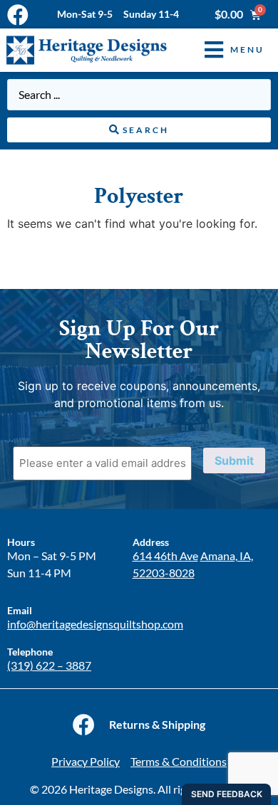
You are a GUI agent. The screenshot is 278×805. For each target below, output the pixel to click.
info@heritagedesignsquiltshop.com (95, 624)
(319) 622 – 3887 (49, 665)
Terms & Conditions (178, 761)
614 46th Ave (165, 555)
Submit (234, 460)
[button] (223, 50)
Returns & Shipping (157, 724)
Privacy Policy (85, 761)
